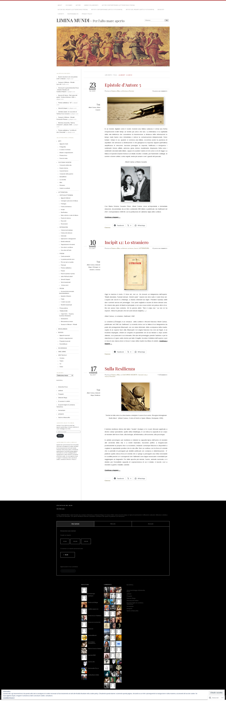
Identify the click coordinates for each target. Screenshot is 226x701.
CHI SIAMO (69, 5)
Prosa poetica (64, 308)
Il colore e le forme (65, 149)
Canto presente (65, 256)
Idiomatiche (64, 318)
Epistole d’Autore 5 (123, 85)
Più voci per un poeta (67, 262)
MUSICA (60, 332)
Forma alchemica (66, 206)
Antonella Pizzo (63, 387)
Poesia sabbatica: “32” (65, 102)
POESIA (62, 253)
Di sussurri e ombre (64, 401)
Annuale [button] (150, 524)
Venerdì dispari (62, 108)
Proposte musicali (65, 341)
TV (60, 364)
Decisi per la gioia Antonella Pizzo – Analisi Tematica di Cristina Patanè (67, 89)
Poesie (63, 271)
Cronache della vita (65, 165)
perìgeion (61, 414)
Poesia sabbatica (66, 268)
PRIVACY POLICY (87, 14)
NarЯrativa (64, 212)
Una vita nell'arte (66, 250)
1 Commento (163, 375)
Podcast (63, 265)
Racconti (63, 221)
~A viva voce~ (65, 285)
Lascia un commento (160, 91)
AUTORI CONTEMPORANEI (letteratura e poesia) (118, 5)
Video (61, 366)
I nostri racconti (65, 302)
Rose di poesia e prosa (68, 273)
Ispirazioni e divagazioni (68, 238)
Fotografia (63, 147)
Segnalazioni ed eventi (68, 244)
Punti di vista (63, 158)
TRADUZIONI (63, 311)
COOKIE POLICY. (9, 698)
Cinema (62, 358)
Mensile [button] (112, 524)
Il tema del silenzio (66, 233)
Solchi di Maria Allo (64, 417)
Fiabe (62, 299)
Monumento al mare (67, 321)
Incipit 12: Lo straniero (126, 242)
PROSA (62, 288)
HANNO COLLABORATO (91, 5)
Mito (61, 182)
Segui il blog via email (66, 423)
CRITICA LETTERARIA (66, 195)
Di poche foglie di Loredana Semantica (135, 603)
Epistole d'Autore (128, 91)
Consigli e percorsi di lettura (69, 201)
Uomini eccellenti (65, 188)
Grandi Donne (64, 171)
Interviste (63, 236)
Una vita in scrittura (67, 247)
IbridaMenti (63, 176)
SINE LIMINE (62, 351)
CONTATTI (61, 14)
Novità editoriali (65, 241)
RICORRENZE (62, 348)
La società (63, 179)
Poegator (61, 394)
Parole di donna (66, 218)
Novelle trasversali (66, 305)
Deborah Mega (116, 91)
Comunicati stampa (67, 230)
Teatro (61, 361)
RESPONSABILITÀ (72, 14)
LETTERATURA (144, 248)
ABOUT (60, 5)
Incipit (136, 248)
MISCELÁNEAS (62, 329)
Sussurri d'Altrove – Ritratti (69, 324)
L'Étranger (95, 267)
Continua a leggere (112, 217)
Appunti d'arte (64, 144)
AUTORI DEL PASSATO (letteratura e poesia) (73, 9)
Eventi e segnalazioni (66, 338)
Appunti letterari (128, 248)
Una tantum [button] (75, 524)
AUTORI (78, 5)
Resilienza (97, 395)
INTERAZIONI (64, 227)
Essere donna (64, 168)
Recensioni (64, 224)
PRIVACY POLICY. (72, 459)
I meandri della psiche (66, 174)
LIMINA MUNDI (72, 20)
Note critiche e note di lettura (69, 215)
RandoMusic (63, 344)
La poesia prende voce (67, 259)
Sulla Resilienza (120, 368)
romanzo (97, 269)
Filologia (63, 203)
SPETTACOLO (62, 355)
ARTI (59, 141)
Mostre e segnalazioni (66, 152)
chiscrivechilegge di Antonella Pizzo (136, 591)
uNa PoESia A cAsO (67, 276)
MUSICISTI (161, 9)
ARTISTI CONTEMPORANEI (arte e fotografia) (106, 9)
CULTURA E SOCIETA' (130, 375)
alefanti (60, 390)
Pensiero (112, 376)
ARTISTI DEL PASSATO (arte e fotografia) (140, 9)
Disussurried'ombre (132, 600)
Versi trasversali (66, 282)
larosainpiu (61, 410)
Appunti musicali (65, 335)
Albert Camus (92, 107)
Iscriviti (60, 435)
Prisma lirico (63, 155)
